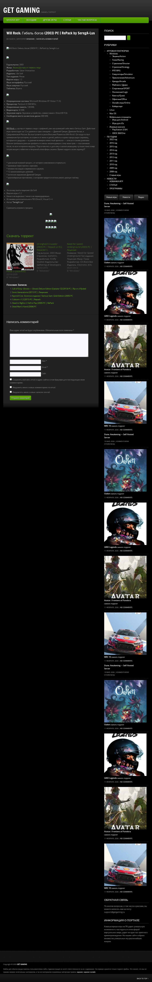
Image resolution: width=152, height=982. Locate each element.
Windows (30, 39)
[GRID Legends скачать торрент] (125, 277)
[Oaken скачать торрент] (125, 224)
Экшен (15, 68)
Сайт (44, 373)
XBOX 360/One (118, 133)
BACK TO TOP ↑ (143, 979)
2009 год (113, 168)
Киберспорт (117, 106)
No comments (126, 266)
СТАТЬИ (113, 185)
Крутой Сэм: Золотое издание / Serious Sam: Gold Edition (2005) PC (42, 296)
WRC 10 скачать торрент (114, 426)
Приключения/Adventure (123, 78)
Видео (141, 197)
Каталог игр (13, 20)
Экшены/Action (119, 56)
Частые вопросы (87, 20)
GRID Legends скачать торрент (117, 316)
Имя (44, 361)
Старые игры (115, 175)
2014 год (113, 150)
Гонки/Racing (118, 60)
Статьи (67, 20)
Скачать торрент (20, 235)
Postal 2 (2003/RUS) (16, 271)
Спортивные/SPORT (121, 88)
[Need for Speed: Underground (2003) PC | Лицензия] (82, 257)
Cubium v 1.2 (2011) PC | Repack (26, 299)
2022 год (113, 139)
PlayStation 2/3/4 (119, 130)
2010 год (113, 164)
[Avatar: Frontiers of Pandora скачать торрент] (125, 331)
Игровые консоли (117, 127)
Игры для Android (120, 120)
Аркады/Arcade (119, 81)
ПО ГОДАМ (112, 137)
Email (45, 367)
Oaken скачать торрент (114, 262)
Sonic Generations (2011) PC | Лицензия (30, 292)
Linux (112, 110)
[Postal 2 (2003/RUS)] (20, 256)
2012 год (113, 157)
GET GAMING (21, 10)
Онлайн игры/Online (121, 103)
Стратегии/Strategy (120, 67)
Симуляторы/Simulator (122, 74)
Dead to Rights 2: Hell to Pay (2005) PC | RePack (33, 303)
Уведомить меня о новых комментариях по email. (34, 387)
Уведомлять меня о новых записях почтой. (31, 392)
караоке (80, 972)
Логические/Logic (120, 92)
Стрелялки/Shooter (121, 63)
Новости (126, 197)
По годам (31, 20)
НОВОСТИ (111, 179)
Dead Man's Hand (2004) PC (24, 307)
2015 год (113, 146)
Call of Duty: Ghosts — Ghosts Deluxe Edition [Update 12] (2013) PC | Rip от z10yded (49, 289)
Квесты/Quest (118, 96)
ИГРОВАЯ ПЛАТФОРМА (118, 51)
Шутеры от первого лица (30, 68)
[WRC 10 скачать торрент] (125, 387)
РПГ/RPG (116, 71)
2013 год (113, 154)
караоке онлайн (89, 972)
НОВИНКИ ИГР (116, 181)
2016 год (113, 143)
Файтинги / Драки (120, 85)
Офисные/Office (119, 99)
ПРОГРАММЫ (116, 188)
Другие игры (50, 20)
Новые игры (111, 197)
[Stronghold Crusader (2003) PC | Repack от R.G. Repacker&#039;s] (52, 257)
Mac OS (113, 113)
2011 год (113, 161)
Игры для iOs (118, 123)
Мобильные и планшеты (120, 117)
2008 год (113, 171)
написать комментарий (47, 39)
